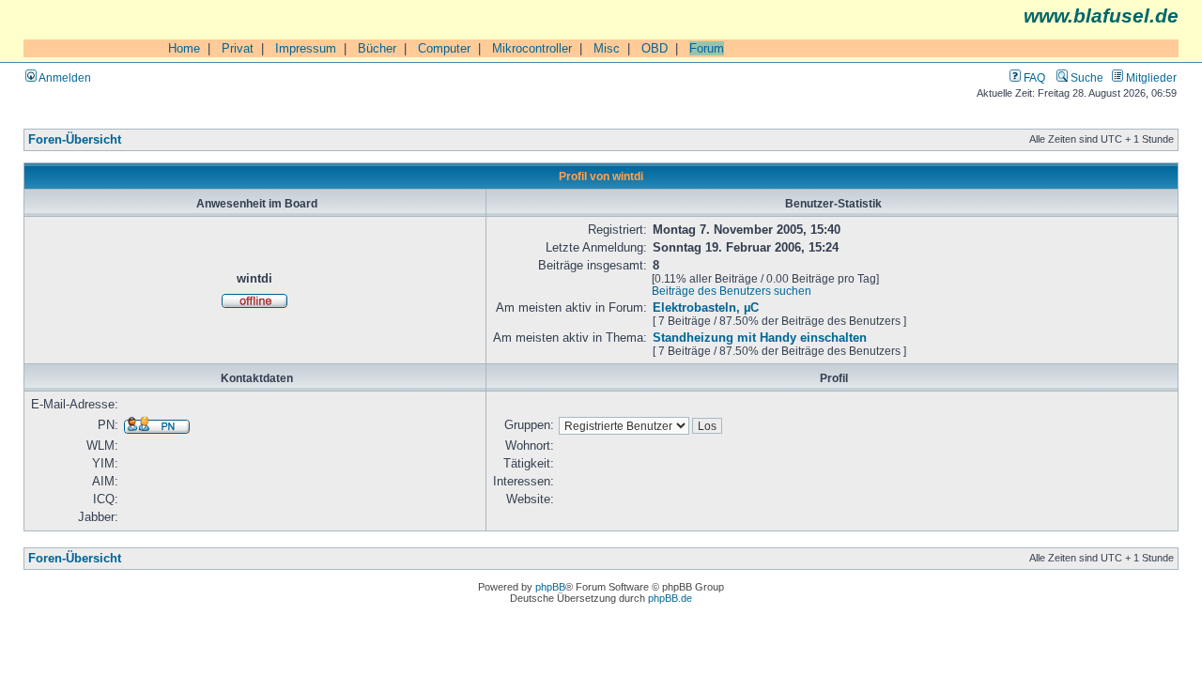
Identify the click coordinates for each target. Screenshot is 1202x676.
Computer (444, 48)
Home (184, 48)
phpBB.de (670, 598)
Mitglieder (1150, 77)
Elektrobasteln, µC (706, 308)
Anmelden (64, 77)
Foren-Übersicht (74, 139)
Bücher (377, 48)
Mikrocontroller (532, 48)
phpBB (550, 586)
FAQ (1033, 77)
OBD (654, 48)
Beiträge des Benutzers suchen (731, 290)
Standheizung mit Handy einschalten (760, 338)
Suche (1085, 77)
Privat (238, 48)
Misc (606, 48)
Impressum (305, 48)
